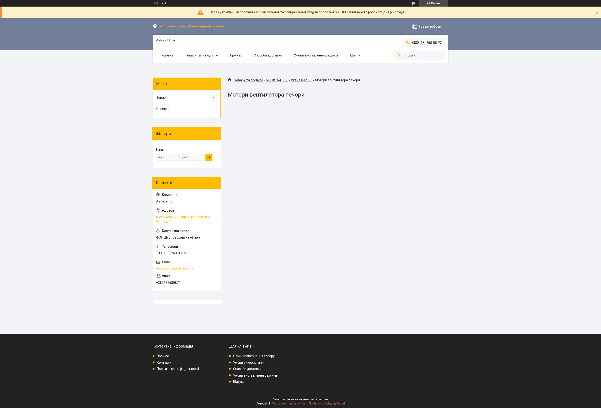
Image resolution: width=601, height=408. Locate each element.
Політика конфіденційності (327, 403)
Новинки (163, 109)
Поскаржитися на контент (289, 403)
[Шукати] (398, 55)
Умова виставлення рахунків (316, 55)
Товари (162, 97)
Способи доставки (268, 55)
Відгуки (239, 382)
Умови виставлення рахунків (255, 375)
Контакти (164, 362)
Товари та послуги (199, 55)
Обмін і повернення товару (254, 356)
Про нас (236, 55)
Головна (167, 55)
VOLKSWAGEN (277, 80)
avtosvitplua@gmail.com (174, 268)
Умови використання (249, 362)
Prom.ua (323, 399)
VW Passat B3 (301, 80)
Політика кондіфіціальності (178, 369)
